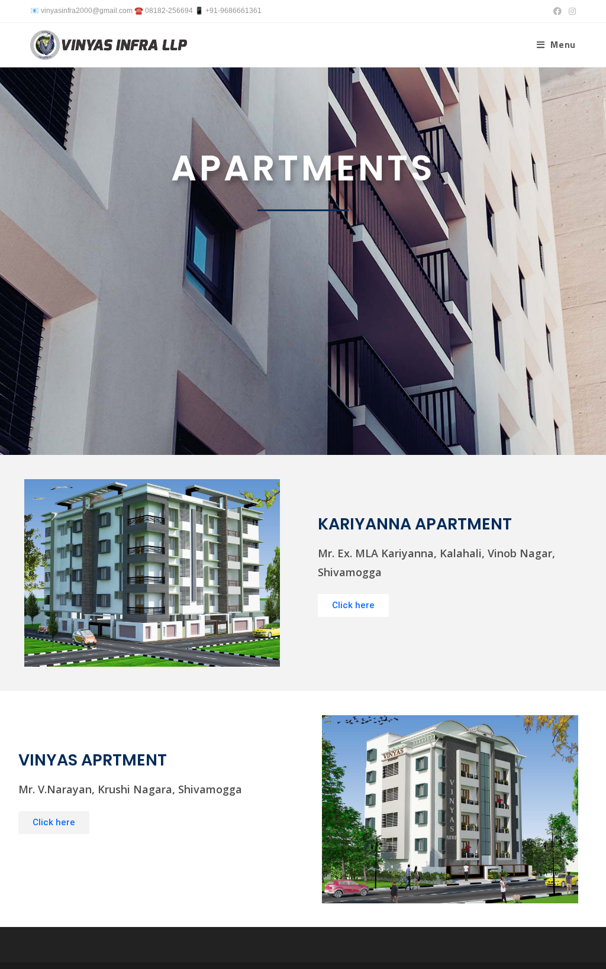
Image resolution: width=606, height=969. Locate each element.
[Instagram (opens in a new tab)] (570, 11)
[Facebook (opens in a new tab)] (557, 11)
